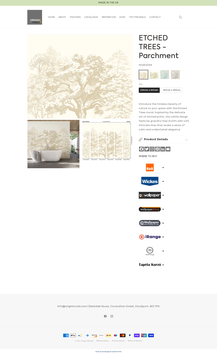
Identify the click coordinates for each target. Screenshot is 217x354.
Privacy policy (118, 341)
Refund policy (103, 341)
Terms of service (135, 341)
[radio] (143, 74)
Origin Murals (87, 341)
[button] (180, 17)
